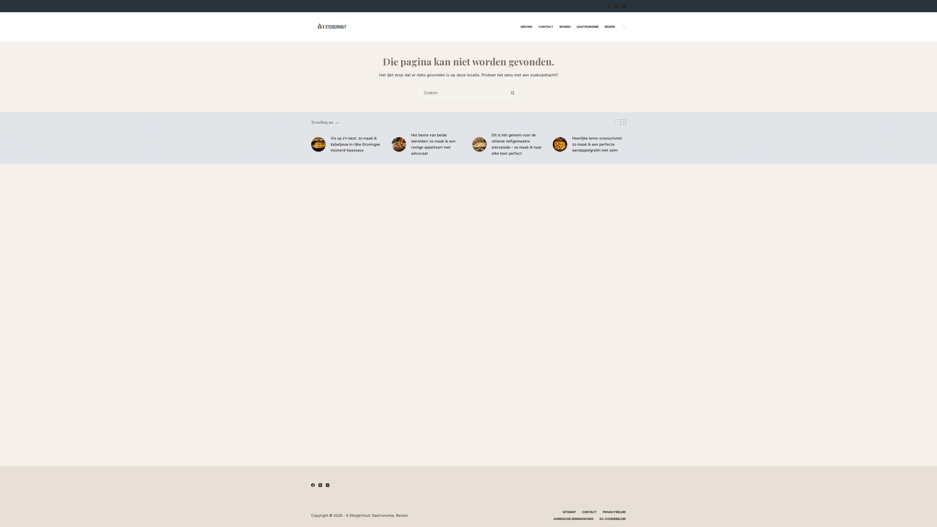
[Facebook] (609, 6)
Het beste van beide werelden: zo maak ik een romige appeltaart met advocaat (433, 144)
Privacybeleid (614, 512)
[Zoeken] (624, 27)
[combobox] (464, 93)
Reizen (610, 27)
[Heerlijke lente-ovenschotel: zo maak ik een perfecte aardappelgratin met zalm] (560, 144)
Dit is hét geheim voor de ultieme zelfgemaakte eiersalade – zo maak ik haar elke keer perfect (517, 144)
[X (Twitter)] (617, 6)
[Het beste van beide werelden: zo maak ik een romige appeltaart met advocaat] (399, 144)
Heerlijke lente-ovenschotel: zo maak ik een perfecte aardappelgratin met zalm (597, 144)
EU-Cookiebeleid (613, 519)
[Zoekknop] (512, 92)
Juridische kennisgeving (573, 519)
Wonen (564, 27)
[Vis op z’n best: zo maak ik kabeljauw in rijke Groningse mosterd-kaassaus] (318, 144)
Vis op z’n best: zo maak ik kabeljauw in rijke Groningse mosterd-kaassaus (355, 144)
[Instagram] (624, 6)
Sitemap (569, 512)
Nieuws (526, 27)
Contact (546, 27)
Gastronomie (588, 27)
